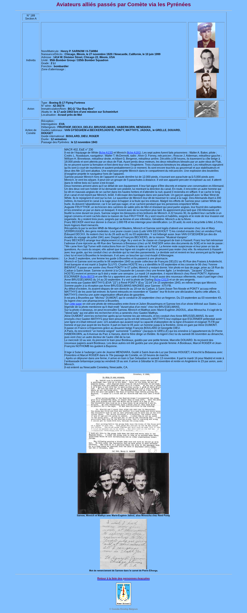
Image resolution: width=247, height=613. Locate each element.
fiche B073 (87, 276)
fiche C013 (161, 279)
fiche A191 (134, 152)
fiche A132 (106, 152)
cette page (75, 303)
